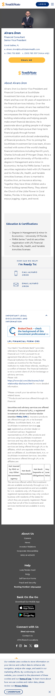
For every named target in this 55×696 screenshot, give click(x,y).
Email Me (26, 60)
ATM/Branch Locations (27, 640)
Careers (27, 538)
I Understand (13, 692)
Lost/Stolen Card (27, 570)
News (27, 543)
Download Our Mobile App (27, 602)
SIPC (25, 416)
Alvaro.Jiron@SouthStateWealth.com (22, 49)
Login (42, 4)
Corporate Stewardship (27, 551)
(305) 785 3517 (35, 53)
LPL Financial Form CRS (24, 341)
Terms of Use (25, 678)
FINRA (19, 416)
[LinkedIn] (26, 645)
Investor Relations (27, 547)
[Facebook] (16, 645)
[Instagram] (21, 645)
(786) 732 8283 (12, 53)
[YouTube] (36, 645)
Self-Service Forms (27, 579)
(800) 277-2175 (28, 631)
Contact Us (27, 636)
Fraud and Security (27, 583)
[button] (27, 318)
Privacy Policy (21, 685)
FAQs (27, 574)
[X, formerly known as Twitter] (31, 645)
